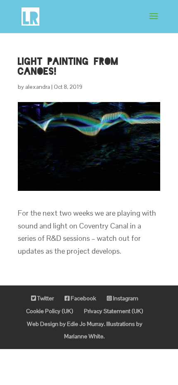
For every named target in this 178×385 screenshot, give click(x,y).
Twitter (45, 298)
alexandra (37, 86)
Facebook (83, 298)
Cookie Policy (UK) (49, 311)
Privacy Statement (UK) (113, 311)
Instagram (125, 298)
